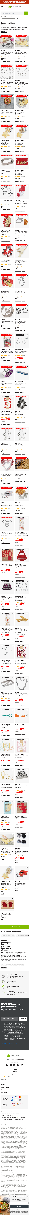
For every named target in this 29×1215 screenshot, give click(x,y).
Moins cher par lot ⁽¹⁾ (21, 833)
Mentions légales (8, 1119)
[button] (26, 7)
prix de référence (9, 1177)
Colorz (22, 1119)
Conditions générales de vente (8, 1117)
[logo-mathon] (14, 7)
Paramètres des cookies (7, 1112)
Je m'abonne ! (19, 1206)
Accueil (3, 16)
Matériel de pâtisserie (10, 16)
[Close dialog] (28, 1197)
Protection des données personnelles (10, 1113)
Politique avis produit (6, 1115)
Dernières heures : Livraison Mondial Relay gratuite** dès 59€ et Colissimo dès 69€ (14, 2)
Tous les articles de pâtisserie (8, 18)
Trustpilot (14, 1071)
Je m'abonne (23, 1018)
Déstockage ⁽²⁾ (19, 335)
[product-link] (7, 49)
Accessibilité (22, 1117)
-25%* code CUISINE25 (7, 36)
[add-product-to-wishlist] (12, 36)
